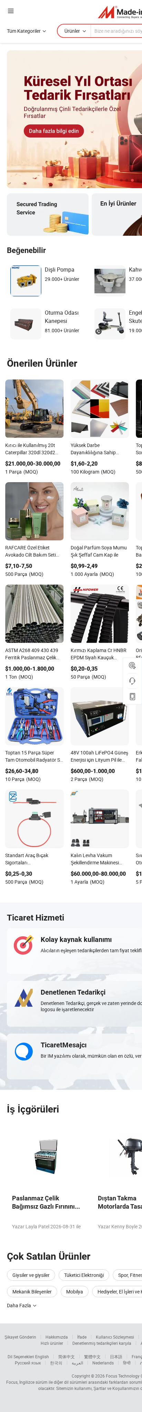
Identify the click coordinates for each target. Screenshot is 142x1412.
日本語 (116, 1356)
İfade (82, 1337)
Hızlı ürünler (52, 1343)
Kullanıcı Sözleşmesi (115, 1337)
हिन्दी (127, 1362)
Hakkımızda (56, 1337)
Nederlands (103, 1362)
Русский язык (28, 1362)
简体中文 (66, 1356)
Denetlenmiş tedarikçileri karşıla (101, 1343)
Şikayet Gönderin (20, 1337)
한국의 (56, 1362)
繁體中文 (92, 1356)
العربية (77, 1362)
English (42, 1356)
